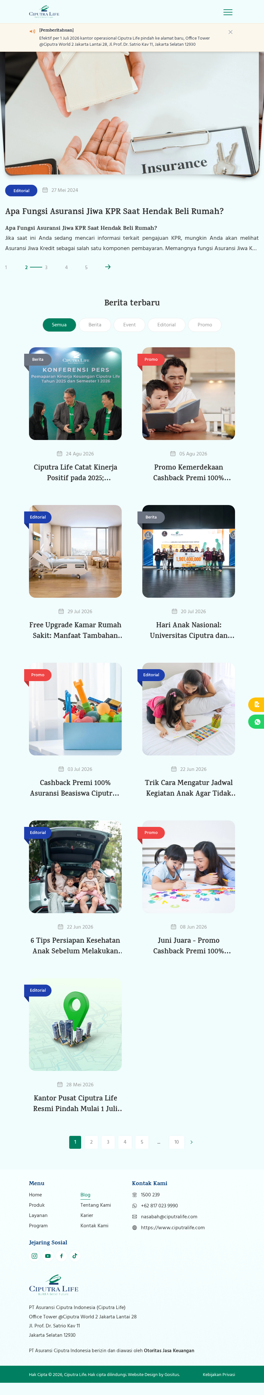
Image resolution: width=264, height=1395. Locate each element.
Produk (37, 1217)
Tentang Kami (95, 1217)
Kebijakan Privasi (219, 1387)
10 (176, 1154)
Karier (86, 1228)
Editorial (166, 337)
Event (129, 337)
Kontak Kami (94, 1238)
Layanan (38, 1228)
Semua (59, 337)
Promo (205, 337)
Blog (85, 1207)
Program (38, 1238)
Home (35, 1207)
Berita (95, 337)
